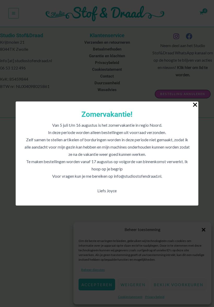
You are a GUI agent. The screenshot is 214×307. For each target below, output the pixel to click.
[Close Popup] (195, 104)
